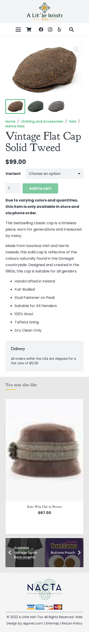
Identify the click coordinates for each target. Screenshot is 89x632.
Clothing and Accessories (42, 121)
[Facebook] (41, 29)
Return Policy (72, 623)
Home (10, 121)
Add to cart (40, 188)
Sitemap (52, 623)
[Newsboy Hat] (45, 435)
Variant (13, 173)
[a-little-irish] (44, 11)
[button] (18, 29)
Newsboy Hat (45, 477)
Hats (72, 121)
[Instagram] (50, 29)
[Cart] (29, 29)
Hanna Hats (15, 126)
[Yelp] (59, 29)
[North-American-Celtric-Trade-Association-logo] (44, 589)
